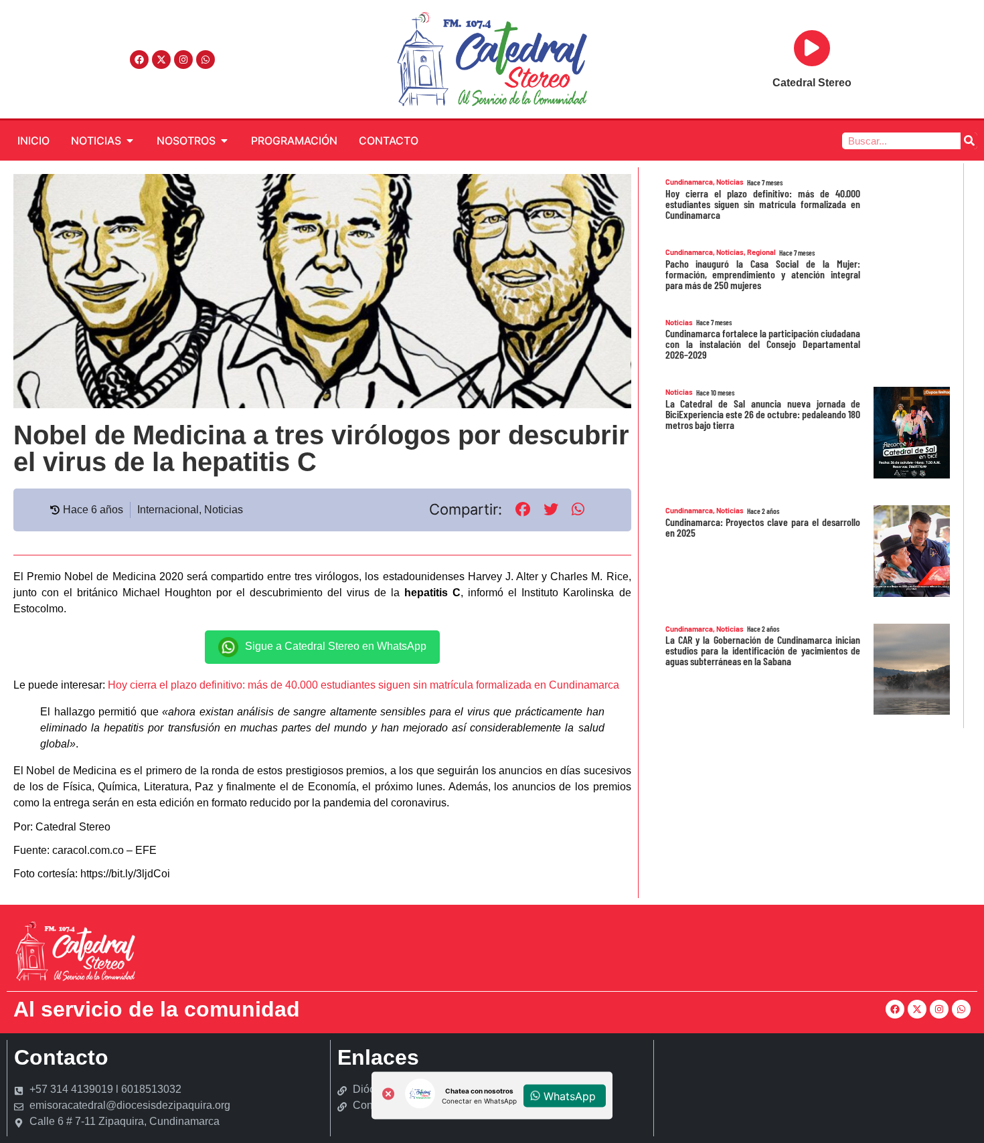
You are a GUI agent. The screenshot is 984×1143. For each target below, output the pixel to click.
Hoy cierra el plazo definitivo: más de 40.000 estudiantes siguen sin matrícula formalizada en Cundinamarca (363, 685)
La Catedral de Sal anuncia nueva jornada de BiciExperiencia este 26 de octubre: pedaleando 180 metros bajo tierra (763, 414)
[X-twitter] (161, 59)
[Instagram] (183, 59)
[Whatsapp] (205, 59)
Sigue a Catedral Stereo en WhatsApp (335, 646)
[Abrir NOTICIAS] (130, 141)
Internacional (168, 509)
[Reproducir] (812, 48)
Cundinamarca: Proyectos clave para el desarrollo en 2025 (763, 527)
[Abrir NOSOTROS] (224, 141)
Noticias (223, 509)
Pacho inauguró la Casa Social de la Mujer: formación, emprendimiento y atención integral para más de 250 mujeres (763, 274)
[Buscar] (969, 141)
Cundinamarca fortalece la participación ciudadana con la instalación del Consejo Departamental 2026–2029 (763, 344)
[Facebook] (139, 59)
